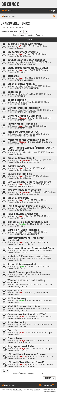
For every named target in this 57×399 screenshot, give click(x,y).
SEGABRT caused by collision (24, 306)
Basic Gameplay (17, 322)
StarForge (13, 76)
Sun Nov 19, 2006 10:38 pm (40, 332)
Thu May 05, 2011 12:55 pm (40, 110)
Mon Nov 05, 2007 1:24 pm (39, 258)
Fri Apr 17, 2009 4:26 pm (36, 200)
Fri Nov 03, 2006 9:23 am (38, 340)
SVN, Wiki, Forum (23, 342)
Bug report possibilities (20, 346)
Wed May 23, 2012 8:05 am (38, 86)
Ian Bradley (17, 390)
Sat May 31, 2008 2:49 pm (38, 224)
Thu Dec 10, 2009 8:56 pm (43, 160)
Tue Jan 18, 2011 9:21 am (36, 126)
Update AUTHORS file (19, 174)
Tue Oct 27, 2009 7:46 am (37, 184)
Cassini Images (16, 166)
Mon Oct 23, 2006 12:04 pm (39, 348)
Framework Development (27, 234)
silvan (21, 274)
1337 (21, 232)
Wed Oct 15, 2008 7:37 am (40, 208)
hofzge (22, 340)
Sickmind (23, 152)
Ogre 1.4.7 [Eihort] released (23, 230)
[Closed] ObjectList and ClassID (26, 362)
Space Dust (14, 92)
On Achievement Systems (22, 52)
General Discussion (25, 80)
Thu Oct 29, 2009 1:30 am (36, 176)
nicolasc (23, 250)
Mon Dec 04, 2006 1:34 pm (40, 316)
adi (20, 134)
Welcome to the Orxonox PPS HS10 (27, 140)
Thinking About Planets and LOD (26, 206)
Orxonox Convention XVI (21, 84)
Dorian (22, 258)
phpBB (36, 390)
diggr (21, 86)
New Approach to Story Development (29, 182)
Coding (19, 48)
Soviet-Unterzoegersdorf (21, 264)
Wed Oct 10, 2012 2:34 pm (36, 70)
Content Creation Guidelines (24, 116)
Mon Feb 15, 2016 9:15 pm (35, 46)
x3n (20, 46)
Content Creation (24, 56)
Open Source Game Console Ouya (27, 68)
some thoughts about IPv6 (23, 132)
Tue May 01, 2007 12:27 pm (41, 285)
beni (21, 54)
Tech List (12, 330)
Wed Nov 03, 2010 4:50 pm (36, 134)
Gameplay (21, 96)
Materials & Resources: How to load (28, 256)
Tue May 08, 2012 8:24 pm (39, 94)
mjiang (22, 62)
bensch (22, 356)
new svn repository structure (24, 190)
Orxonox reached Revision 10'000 (26, 314)
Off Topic (20, 72)
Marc (21, 308)
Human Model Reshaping (22, 124)
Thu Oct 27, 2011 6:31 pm (38, 102)
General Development (26, 64)
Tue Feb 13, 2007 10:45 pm (37, 293)
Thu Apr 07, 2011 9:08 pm (39, 118)
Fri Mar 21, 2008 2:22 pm (36, 232)
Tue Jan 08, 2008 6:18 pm (37, 242)
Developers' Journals (25, 136)
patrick (22, 316)
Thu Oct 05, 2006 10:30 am (40, 356)
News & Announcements (27, 88)
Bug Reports (21, 104)
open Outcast (15, 290)
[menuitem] (8, 11)
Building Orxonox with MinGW (24, 44)
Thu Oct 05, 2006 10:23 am (40, 364)
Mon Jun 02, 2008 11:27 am (37, 216)
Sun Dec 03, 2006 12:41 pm (41, 324)
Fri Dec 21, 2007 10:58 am (40, 250)
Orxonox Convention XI (21, 158)
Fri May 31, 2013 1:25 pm (35, 54)
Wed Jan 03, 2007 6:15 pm (38, 308)
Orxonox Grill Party (18, 198)
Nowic (22, 224)
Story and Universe (24, 186)
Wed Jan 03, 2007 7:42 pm (39, 301)
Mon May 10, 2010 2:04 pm (41, 152)
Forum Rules (14, 338)
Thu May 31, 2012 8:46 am (37, 78)
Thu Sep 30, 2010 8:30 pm (40, 142)
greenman (24, 160)
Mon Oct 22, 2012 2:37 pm (39, 62)
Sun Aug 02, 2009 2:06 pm (43, 192)
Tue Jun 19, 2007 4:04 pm (38, 274)
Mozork (22, 118)
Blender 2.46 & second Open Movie (27, 222)
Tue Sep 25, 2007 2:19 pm (38, 266)
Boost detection (16, 100)
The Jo (22, 94)
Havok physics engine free (22, 214)
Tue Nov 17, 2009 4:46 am (37, 168)
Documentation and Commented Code (30, 248)
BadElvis (22, 110)
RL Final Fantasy (16, 298)
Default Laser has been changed (26, 60)
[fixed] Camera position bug (24, 272)
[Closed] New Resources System (26, 354)
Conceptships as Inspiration (23, 108)
